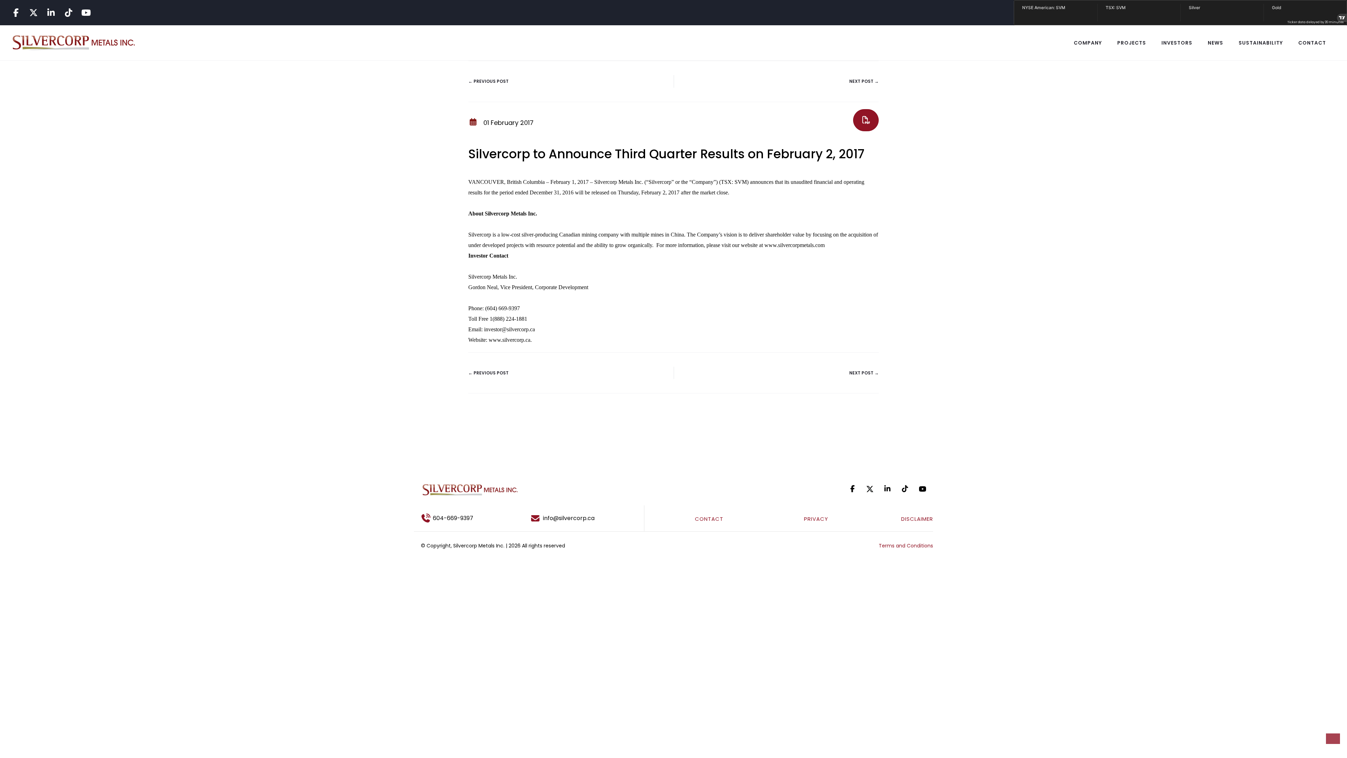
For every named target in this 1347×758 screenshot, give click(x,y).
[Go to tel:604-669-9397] (466, 518)
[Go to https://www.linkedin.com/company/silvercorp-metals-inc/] (51, 12)
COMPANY (1088, 42)
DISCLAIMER (917, 519)
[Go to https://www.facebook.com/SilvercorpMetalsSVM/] (16, 12)
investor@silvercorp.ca (509, 329)
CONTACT (1312, 42)
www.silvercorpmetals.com (794, 245)
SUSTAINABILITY (1261, 42)
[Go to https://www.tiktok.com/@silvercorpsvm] (68, 12)
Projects (1131, 42)
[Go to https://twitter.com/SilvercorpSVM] (869, 489)
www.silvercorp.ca (509, 340)
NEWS (1215, 42)
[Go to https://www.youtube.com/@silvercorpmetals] (86, 12)
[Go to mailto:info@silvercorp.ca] (584, 518)
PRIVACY (816, 519)
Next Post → (864, 81)
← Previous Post (488, 81)
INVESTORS (1176, 42)
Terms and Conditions (906, 545)
